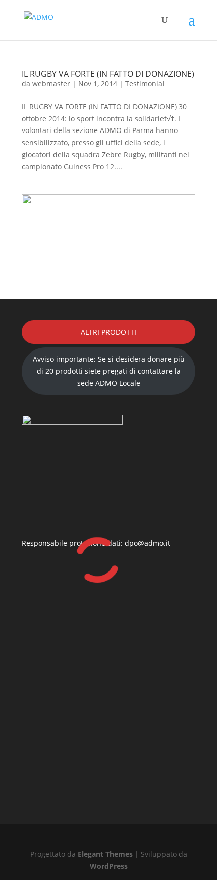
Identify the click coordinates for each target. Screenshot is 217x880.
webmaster (51, 84)
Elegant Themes (105, 854)
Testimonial (145, 84)
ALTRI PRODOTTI (108, 332)
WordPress (109, 866)
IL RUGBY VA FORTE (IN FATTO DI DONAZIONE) (108, 73)
